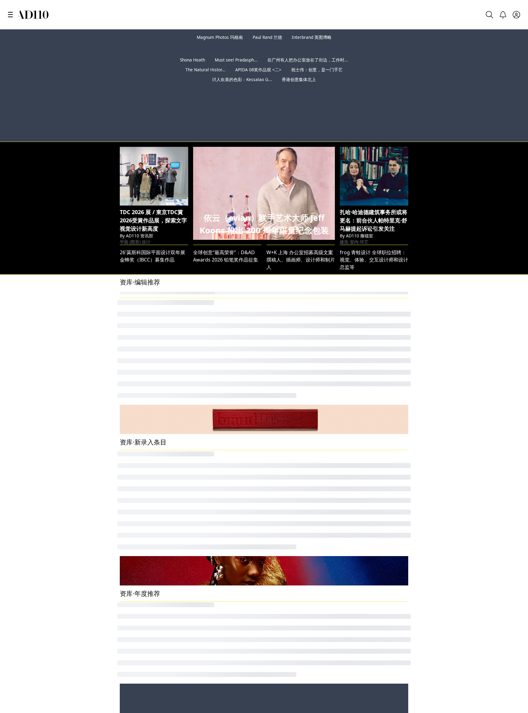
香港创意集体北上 (299, 89)
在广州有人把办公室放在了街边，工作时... (307, 69)
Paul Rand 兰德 (267, 37)
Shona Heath (192, 69)
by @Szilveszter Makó (495, 106)
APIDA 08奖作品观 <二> (258, 79)
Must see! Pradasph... (236, 69)
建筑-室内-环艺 (354, 207)
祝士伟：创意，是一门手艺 (317, 79)
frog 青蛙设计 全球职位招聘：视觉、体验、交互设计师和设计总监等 (374, 230)
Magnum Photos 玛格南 (220, 37)
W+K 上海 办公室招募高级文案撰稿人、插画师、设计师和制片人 (300, 230)
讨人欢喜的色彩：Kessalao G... (242, 89)
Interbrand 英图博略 (312, 37)
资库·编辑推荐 (140, 252)
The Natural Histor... (205, 79)
